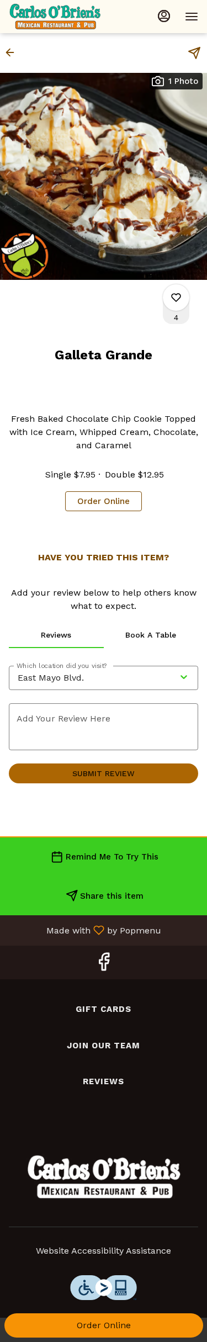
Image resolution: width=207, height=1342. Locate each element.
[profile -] (164, 16)
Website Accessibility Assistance (103, 1250)
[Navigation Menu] (191, 16)
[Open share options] (194, 53)
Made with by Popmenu (84, 929)
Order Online (104, 1325)
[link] (103, 501)
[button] (13, 52)
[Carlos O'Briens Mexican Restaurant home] (58, 16)
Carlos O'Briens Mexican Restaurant (103, 1177)
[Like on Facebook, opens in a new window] (104, 965)
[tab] (56, 635)
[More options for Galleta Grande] (176, 297)
